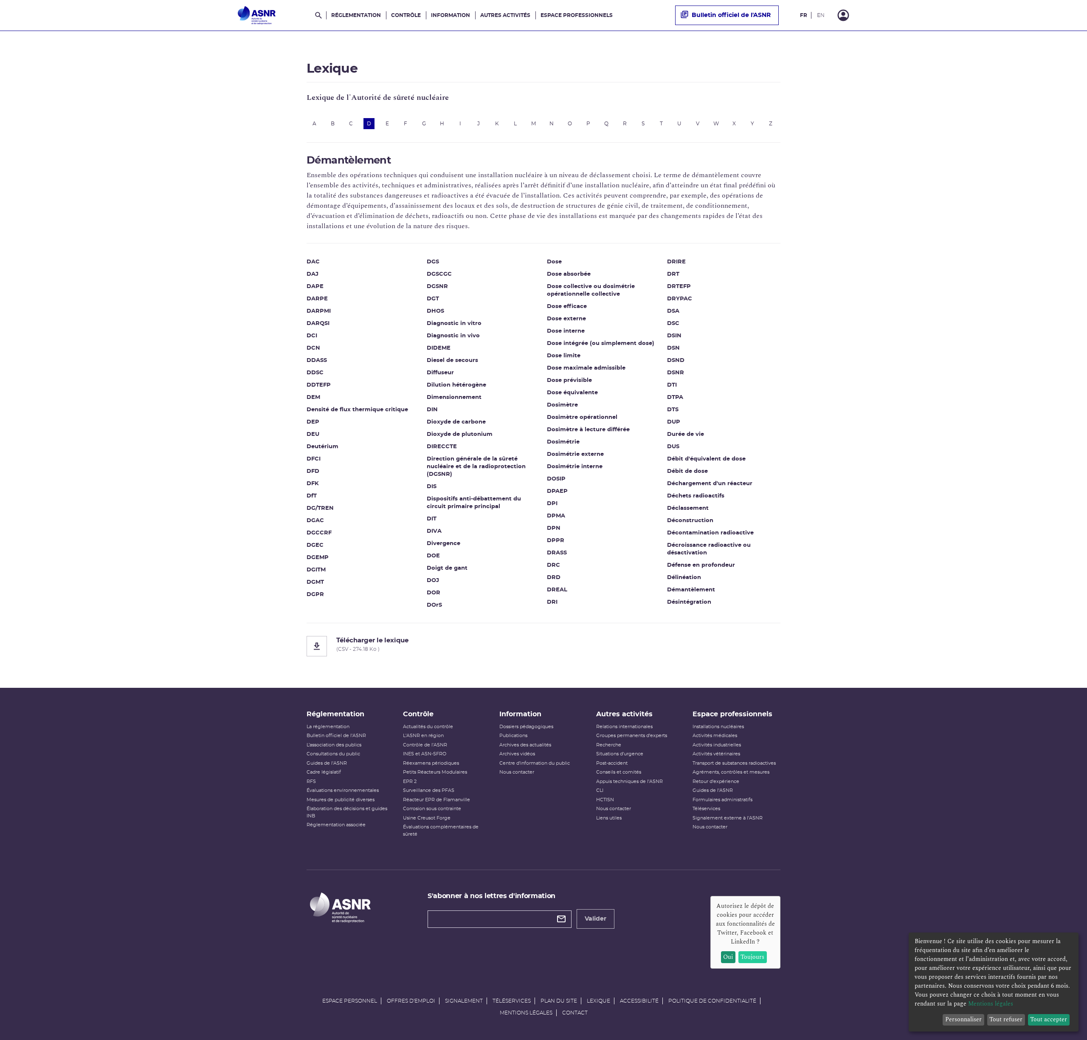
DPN (553, 528)
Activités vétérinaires (716, 754)
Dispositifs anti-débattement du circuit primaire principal (474, 502)
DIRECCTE (442, 446)
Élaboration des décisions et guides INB (347, 812)
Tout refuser (1005, 1019)
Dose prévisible (569, 380)
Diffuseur (440, 373)
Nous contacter (516, 772)
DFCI (314, 459)
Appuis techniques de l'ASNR (629, 781)
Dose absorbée (569, 274)
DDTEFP (319, 385)
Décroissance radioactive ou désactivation (709, 549)
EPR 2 (410, 781)
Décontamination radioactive (710, 533)
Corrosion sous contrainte (432, 808)
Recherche (608, 745)
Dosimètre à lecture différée (588, 429)
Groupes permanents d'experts (631, 735)
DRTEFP (679, 286)
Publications (513, 735)
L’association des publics (334, 745)
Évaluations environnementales (343, 790)
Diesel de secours (452, 360)
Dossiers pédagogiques (526, 726)
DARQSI (318, 323)
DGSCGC (439, 274)
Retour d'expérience (716, 781)
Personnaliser (963, 1019)
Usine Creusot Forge (427, 818)
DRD (553, 577)
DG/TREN (320, 508)
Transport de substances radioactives (734, 763)
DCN (313, 348)
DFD (313, 471)
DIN (432, 410)
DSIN (674, 336)
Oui (728, 956)
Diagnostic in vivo (453, 336)
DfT (312, 496)
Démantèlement (691, 590)
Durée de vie (685, 434)
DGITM (316, 570)
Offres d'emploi (411, 1000)
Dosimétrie (563, 442)
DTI (672, 385)
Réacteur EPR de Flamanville (436, 799)
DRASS (557, 553)
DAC (313, 262)
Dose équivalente (572, 393)
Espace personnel (349, 1000)
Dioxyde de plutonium (460, 434)
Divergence (443, 543)
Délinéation (684, 577)
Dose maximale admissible (586, 368)
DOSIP (556, 479)
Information (450, 15)
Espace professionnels (577, 15)
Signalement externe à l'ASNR (728, 818)
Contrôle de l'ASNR (425, 745)
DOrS (434, 605)
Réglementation (356, 15)
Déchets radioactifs (695, 496)
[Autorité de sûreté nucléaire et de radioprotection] (257, 15)
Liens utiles (609, 818)
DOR (433, 593)
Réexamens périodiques (431, 763)
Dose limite (563, 356)
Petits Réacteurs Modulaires (435, 772)
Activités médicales (715, 735)
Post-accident (612, 763)
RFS (311, 781)
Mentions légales (526, 1012)
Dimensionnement (454, 397)
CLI (599, 790)
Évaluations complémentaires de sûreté (441, 831)
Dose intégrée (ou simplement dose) (600, 343)
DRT (673, 274)
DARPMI (319, 311)
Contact (575, 1012)
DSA (673, 311)
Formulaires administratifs (722, 799)
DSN (673, 348)
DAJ (312, 274)
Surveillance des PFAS (428, 790)
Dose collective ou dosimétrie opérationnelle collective (591, 290)
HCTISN (605, 799)
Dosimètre (562, 405)
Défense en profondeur (701, 565)
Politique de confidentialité (712, 1000)
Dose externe (566, 319)
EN (821, 15)
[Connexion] (843, 15)
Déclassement (688, 508)
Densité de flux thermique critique (357, 410)
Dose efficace (567, 306)
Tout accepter (1048, 1019)
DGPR (315, 594)
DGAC (315, 520)
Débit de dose (687, 471)
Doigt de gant (447, 568)
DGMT (315, 582)
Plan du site (559, 1000)
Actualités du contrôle (428, 726)
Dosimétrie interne (575, 466)
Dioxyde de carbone (456, 422)
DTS (673, 410)
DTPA (675, 397)
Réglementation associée (336, 824)
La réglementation (328, 726)
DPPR (555, 540)
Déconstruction (690, 520)
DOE (433, 556)
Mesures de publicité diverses (341, 799)
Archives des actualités (525, 745)
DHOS (435, 311)
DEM (313, 397)
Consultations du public (333, 754)
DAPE (315, 286)
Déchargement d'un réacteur (709, 483)
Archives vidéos (517, 754)
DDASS (317, 360)
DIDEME (439, 348)
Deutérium (322, 446)
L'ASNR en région (423, 735)
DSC (673, 323)
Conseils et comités (618, 772)
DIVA (434, 531)
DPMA (556, 516)
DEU (313, 434)
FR (803, 15)
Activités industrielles (717, 745)
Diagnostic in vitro (454, 323)
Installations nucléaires (718, 726)
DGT (433, 299)
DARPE (317, 299)
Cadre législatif (324, 772)
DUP (673, 422)
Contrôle (406, 15)
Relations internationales (624, 726)
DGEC (315, 545)
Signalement (464, 1000)
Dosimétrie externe (575, 454)
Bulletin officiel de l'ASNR (731, 15)
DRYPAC (679, 299)
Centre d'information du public (534, 763)
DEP (313, 422)
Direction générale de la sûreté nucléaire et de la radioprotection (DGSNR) (476, 466)
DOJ (433, 580)
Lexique (598, 1000)
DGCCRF (319, 533)
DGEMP (318, 557)
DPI (552, 503)
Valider (595, 919)
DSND (675, 360)
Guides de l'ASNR (327, 763)
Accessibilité (639, 1000)
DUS (673, 446)
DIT (431, 519)
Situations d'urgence (619, 754)
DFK (313, 483)
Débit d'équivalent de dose (706, 459)
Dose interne (566, 331)
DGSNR (437, 286)
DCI (312, 336)
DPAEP (557, 491)
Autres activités (505, 15)
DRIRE (676, 262)
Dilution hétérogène (456, 385)
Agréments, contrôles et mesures (731, 772)
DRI (552, 602)
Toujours (752, 956)
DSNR (675, 373)
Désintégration (689, 602)
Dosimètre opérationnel (582, 417)
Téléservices (706, 808)
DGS (433, 262)
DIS (431, 486)
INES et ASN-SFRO (424, 754)
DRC (553, 565)
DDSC (315, 373)
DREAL (557, 590)
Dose (554, 262)
